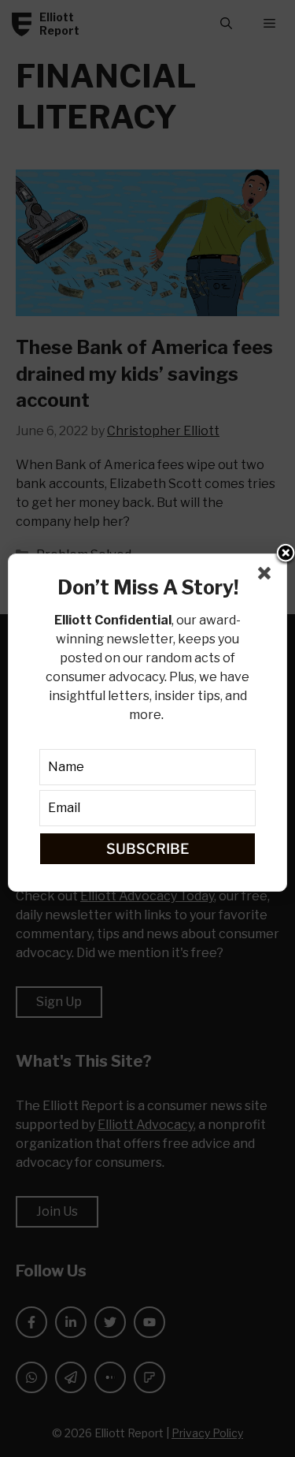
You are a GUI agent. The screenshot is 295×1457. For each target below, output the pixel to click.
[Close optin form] (267, 576)
